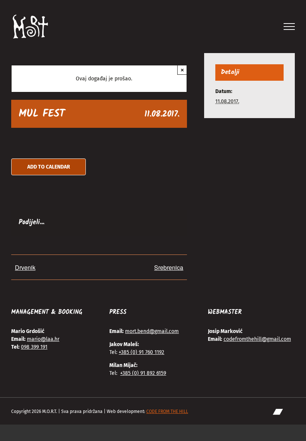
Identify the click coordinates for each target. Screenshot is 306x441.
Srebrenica (168, 267)
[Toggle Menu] (289, 26)
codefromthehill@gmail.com (257, 339)
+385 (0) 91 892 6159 (143, 373)
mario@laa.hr (43, 339)
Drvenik (25, 267)
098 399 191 (34, 347)
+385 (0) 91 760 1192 (141, 352)
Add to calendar (48, 167)
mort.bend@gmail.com (152, 331)
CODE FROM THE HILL (167, 411)
